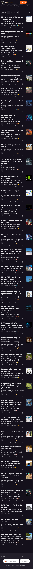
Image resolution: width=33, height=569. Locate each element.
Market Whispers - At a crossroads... (9, 521)
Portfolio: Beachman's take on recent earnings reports (12, 422)
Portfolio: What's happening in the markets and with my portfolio (11, 225)
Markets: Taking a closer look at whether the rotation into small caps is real (11, 196)
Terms (19, 557)
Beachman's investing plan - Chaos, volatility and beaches (11, 535)
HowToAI (14, 6)
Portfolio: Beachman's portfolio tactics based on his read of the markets (12, 391)
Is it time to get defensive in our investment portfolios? (10, 464)
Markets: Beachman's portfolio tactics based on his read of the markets (12, 256)
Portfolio (28, 6)
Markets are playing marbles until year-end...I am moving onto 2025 (11, 476)
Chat (8, 6)
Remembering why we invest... (12, 266)
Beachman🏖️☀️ (15, 25)
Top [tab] (8, 12)
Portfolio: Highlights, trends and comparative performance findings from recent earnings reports (11, 181)
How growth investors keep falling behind (11, 447)
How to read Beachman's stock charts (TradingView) (12, 491)
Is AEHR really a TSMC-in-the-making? (12, 506)
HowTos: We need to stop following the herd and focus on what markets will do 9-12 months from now (11, 451)
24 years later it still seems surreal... (11, 268)
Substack (8, 565)
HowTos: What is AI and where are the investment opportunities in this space (12, 120)
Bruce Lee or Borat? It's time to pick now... (12, 433)
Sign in (29, 2)
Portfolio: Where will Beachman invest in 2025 (10, 37)
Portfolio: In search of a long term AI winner (12, 328)
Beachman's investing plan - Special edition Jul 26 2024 (11, 293)
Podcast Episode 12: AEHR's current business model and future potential (11, 510)
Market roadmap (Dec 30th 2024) (11, 146)
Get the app (24, 561)
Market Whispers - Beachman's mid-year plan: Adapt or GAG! (11, 308)
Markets (21, 6)
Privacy (15, 557)
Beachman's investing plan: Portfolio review (11, 370)
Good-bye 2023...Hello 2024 (11, 88)
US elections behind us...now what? (11, 236)
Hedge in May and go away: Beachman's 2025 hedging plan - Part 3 (11, 386)
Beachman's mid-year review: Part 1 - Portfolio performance (11, 355)
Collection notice (27, 557)
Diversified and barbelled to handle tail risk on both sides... (11, 51)
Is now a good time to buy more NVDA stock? (12, 177)
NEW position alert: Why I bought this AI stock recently (11, 324)
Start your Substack (12, 561)
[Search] (30, 12)
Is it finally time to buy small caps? (11, 192)
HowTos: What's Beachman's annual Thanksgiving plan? (11, 135)
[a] (28, 507)
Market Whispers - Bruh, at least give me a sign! (11, 278)
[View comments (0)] (10, 57)
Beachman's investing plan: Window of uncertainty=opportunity (11, 340)
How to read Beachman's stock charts (12, 62)
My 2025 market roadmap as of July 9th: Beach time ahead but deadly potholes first (11, 251)
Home (3, 6)
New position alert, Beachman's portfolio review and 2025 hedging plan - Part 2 (12, 402)
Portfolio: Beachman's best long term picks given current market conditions (12, 106)
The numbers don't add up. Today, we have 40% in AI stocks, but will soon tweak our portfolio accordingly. (12, 22)
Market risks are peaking (10, 461)
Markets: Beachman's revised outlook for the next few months (12, 166)
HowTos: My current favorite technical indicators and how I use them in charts (12, 495)
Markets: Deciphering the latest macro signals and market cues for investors (11, 210)
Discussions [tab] (14, 12)
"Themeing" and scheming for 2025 (12, 33)
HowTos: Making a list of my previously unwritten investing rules (11, 78)
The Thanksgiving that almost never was (12, 131)
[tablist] (10, 12)
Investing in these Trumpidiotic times (8, 47)
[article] (16, 22)
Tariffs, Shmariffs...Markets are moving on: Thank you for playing (11, 161)
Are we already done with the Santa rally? (11, 221)
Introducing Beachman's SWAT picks (12, 102)
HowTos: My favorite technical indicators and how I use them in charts (10, 66)
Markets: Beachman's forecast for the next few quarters (12, 150)
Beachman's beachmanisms (11, 76)
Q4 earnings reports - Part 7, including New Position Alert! (11, 418)
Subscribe (23, 2)
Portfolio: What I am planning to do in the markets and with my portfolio (12, 240)
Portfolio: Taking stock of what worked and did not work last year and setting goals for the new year (11, 91)
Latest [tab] (4, 12)
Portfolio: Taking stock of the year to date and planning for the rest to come (11, 359)
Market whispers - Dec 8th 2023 (10, 206)
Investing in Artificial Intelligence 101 (8, 116)
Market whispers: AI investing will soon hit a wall (12, 18)
